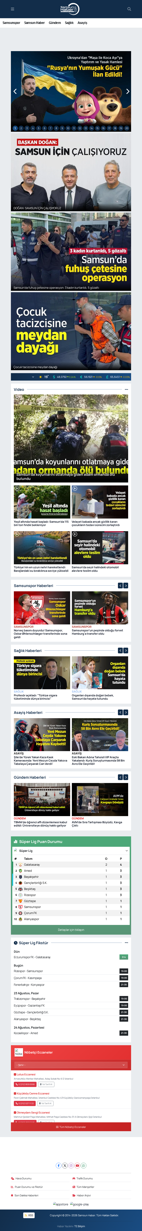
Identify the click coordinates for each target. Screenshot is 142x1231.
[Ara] (129, 9)
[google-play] (79, 1204)
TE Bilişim (79, 1226)
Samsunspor (11, 23)
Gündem (55, 23)
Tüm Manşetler (85, 1187)
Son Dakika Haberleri (26, 1195)
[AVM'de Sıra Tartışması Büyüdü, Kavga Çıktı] (100, 799)
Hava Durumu (24, 1178)
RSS (30, 1215)
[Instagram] (71, 1165)
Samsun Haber (34, 23)
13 (86, 128)
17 (109, 128)
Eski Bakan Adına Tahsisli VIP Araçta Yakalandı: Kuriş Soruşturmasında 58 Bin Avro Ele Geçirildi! (98, 760)
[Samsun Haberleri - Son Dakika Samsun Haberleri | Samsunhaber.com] (70, 9)
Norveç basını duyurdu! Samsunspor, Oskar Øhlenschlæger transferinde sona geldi (40, 633)
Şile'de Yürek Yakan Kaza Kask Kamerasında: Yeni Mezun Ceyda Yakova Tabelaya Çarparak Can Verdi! (40, 760)
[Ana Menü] (12, 9)
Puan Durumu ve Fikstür (29, 1187)
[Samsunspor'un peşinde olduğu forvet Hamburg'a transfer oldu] (100, 608)
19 (121, 128)
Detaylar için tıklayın (71, 930)
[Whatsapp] (83, 1165)
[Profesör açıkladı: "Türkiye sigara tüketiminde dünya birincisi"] (42, 673)
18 (115, 128)
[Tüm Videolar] (126, 389)
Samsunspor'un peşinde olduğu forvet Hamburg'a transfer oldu (97, 632)
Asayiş (82, 23)
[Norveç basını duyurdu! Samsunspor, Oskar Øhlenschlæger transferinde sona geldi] (42, 608)
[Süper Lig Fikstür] (126, 943)
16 (103, 128)
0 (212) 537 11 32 (26, 1103)
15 (97, 128)
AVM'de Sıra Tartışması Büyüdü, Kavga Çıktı (97, 823)
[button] (15, 91)
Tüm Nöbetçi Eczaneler (72, 1127)
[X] (65, 1165)
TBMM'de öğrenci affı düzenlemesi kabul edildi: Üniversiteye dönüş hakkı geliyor (40, 823)
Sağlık (69, 23)
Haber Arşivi (84, 1195)
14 (91, 128)
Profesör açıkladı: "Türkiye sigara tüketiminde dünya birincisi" (35, 697)
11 (74, 128)
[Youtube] (77, 1165)
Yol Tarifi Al (47, 1084)
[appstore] (61, 1204)
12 (80, 128)
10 (68, 128)
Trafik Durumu (85, 1178)
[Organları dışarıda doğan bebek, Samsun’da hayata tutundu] (100, 673)
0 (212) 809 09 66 (27, 1084)
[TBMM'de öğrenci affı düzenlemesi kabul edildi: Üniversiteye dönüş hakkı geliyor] (42, 799)
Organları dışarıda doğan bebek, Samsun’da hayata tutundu (93, 697)
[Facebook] (58, 1165)
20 (126, 128)
